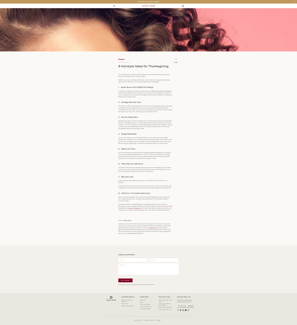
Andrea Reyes (127, 220)
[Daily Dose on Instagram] (183, 310)
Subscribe (191, 305)
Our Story (143, 300)
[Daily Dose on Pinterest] (180, 310)
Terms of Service (149, 320)
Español (158, 320)
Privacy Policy (139, 320)
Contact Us (124, 303)
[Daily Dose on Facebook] (178, 310)
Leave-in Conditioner (134, 208)
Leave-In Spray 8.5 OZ (146, 306)
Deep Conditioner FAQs (165, 307)
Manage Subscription (127, 305)
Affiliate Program (145, 308)
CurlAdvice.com (153, 227)
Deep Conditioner (145, 304)
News (141, 302)
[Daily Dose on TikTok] (188, 310)
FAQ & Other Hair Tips (165, 309)
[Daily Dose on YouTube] (186, 310)
